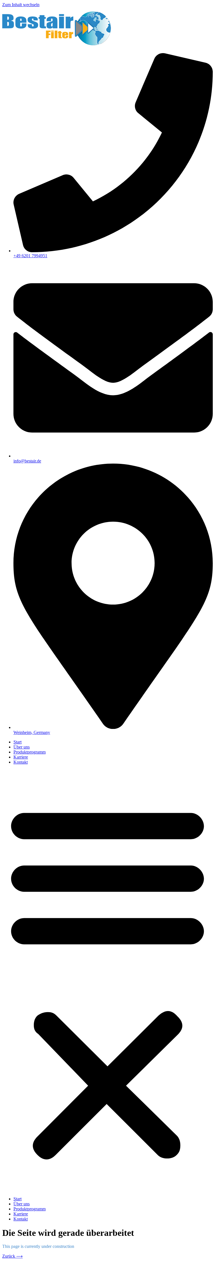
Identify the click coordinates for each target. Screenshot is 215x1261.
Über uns (21, 747)
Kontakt (20, 762)
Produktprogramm (29, 752)
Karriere (20, 757)
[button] (107, 980)
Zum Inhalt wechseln (20, 4)
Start (17, 742)
